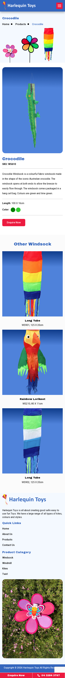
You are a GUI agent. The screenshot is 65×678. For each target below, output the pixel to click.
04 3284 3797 (50, 675)
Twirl (5, 574)
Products (20, 24)
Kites (5, 568)
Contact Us (8, 545)
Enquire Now (14, 222)
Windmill (7, 563)
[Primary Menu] (59, 6)
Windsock (7, 557)
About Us (7, 534)
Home (5, 24)
